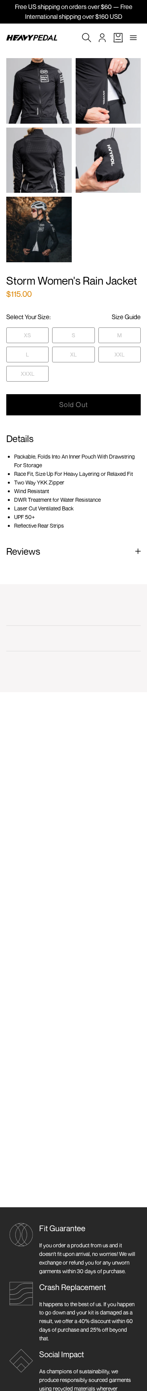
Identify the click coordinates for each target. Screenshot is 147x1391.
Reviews (23, 551)
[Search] (86, 37)
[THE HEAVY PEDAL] (31, 38)
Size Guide (126, 317)
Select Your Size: (28, 317)
